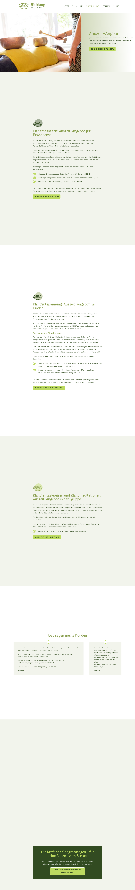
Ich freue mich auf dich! (47, 196)
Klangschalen (77, 6)
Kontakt (116, 6)
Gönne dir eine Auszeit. (102, 49)
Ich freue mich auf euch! (47, 537)
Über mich (106, 6)
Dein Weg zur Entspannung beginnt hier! (67, 871)
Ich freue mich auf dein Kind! (49, 388)
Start (66, 6)
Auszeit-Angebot (92, 6)
